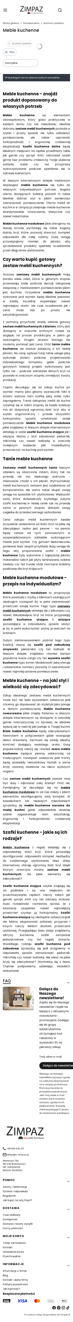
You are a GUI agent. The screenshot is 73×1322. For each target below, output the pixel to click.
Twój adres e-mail (50, 1056)
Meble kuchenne (16, 847)
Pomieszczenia (31, 23)
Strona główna (11, 23)
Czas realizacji (11, 1215)
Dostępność (10, 1219)
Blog (5, 1275)
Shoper (64, 1314)
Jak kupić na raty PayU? (17, 1200)
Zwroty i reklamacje (15, 1187)
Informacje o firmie (15, 1271)
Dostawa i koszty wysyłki (18, 1224)
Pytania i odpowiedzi (15, 1191)
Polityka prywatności (15, 1284)
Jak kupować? (11, 1289)
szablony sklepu (34, 1314)
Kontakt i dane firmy (15, 1280)
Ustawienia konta (13, 1252)
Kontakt (7, 1247)
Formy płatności (13, 1228)
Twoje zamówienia (14, 1243)
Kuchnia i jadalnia (54, 23)
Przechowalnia (12, 1256)
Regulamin (9, 1196)
